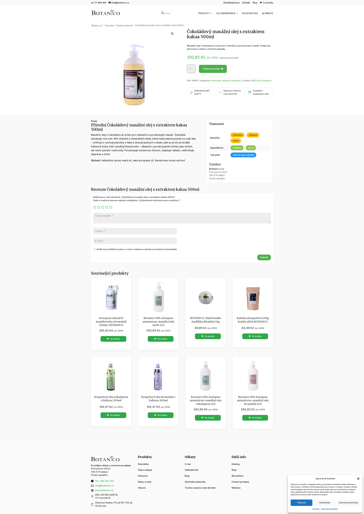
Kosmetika (109, 25)
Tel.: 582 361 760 (104, 481)
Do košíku (115, 339)
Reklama (236, 487)
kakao (251, 148)
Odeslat (264, 257)
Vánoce (142, 487)
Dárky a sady (144, 481)
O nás (188, 464)
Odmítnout (324, 502)
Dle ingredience (225, 13)
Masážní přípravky (124, 25)
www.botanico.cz (104, 490)
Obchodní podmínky (329, 509)
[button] (358, 478)
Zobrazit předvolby (348, 502)
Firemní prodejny (240, 481)
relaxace (253, 135)
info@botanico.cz (104, 485)
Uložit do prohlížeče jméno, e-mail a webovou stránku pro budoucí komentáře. (137, 249)
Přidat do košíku (211, 68)
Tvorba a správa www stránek (200, 487)
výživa (236, 140)
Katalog (236, 464)
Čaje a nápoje (145, 470)
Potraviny (143, 475)
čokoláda (237, 148)
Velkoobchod (250, 13)
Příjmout (301, 502)
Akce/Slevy (237, 475)
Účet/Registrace (231, 3)
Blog (255, 3)
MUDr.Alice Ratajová (261, 80)
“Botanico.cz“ (97, 25)
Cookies (315, 509)
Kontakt (246, 3)
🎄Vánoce (267, 13)
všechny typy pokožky (243, 155)
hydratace (237, 135)
